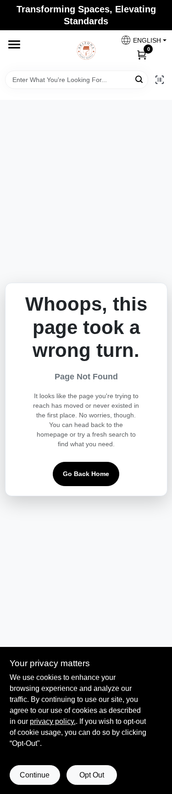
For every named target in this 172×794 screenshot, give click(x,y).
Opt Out (91, 775)
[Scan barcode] (159, 80)
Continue (35, 775)
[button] (140, 40)
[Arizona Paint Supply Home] (86, 50)
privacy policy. (53, 721)
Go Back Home (86, 473)
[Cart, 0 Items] (141, 54)
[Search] (139, 79)
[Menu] (14, 44)
